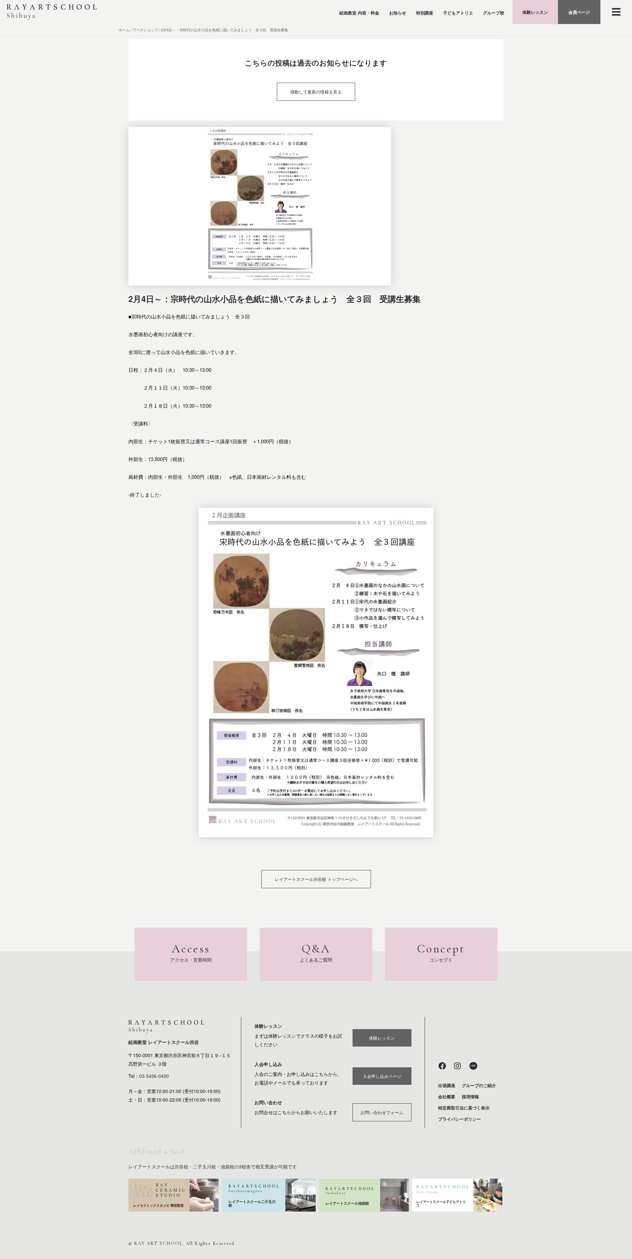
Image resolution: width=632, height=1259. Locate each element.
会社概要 (446, 1096)
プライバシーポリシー (459, 1119)
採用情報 (470, 1096)
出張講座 (446, 1085)
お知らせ (397, 13)
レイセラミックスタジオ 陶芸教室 (158, 1205)
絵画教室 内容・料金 (359, 13)
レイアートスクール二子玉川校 (252, 1203)
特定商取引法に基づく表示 (463, 1108)
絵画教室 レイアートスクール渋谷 (163, 1042)
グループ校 (493, 13)
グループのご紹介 (479, 1085)
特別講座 (424, 13)
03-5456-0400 (154, 1076)
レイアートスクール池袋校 (347, 1203)
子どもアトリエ (458, 13)
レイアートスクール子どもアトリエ (441, 1203)
